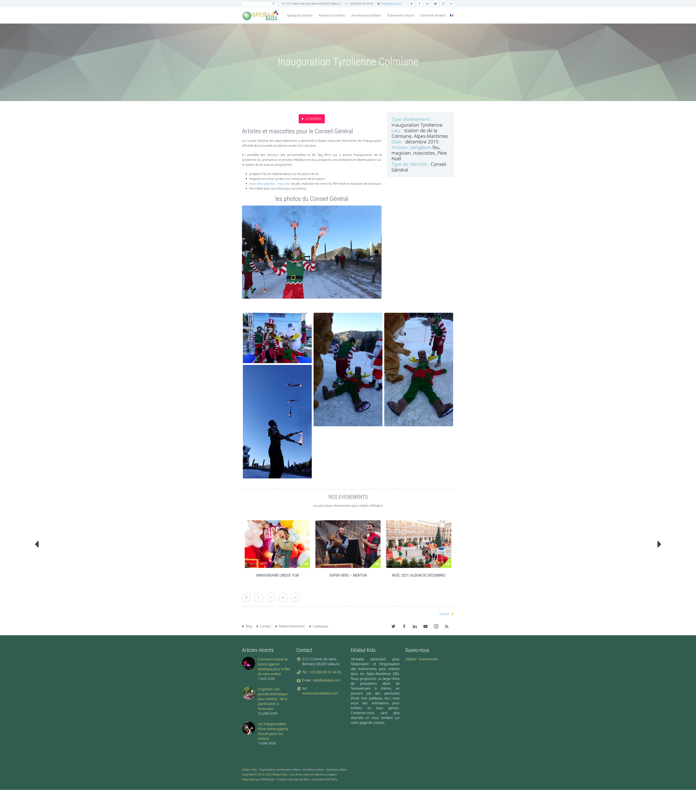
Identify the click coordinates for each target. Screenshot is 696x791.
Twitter (246, 597)
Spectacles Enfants (299, 15)
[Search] (273, 3)
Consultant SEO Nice (324, 779)
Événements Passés (400, 15)
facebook (419, 3)
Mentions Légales (326, 774)
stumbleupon (443, 3)
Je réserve (313, 119)
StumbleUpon (295, 597)
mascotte (283, 183)
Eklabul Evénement (292, 626)
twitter (411, 3)
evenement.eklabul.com (320, 693)
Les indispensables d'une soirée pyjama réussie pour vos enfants (273, 731)
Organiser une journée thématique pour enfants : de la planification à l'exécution (273, 699)
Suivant (444, 614)
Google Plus (270, 597)
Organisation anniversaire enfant (279, 769)
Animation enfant (313, 769)
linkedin (427, 3)
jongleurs (421, 147)
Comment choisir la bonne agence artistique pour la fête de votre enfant (274, 666)
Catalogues (320, 626)
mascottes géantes (262, 183)
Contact (265, 626)
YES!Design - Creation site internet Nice (285, 779)
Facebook (258, 597)
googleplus (435, 3)
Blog (249, 626)
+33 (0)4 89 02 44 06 (325, 672)
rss (451, 3)
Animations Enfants (332, 15)
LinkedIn (282, 597)
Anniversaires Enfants (366, 15)
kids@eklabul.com (392, 3)
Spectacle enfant (336, 769)
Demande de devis (433, 15)
